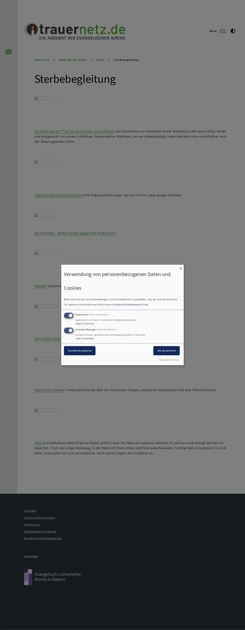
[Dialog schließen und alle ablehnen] (181, 267)
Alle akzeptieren (166, 350)
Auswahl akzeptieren (80, 350)
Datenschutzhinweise (127, 304)
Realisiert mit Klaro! (169, 360)
